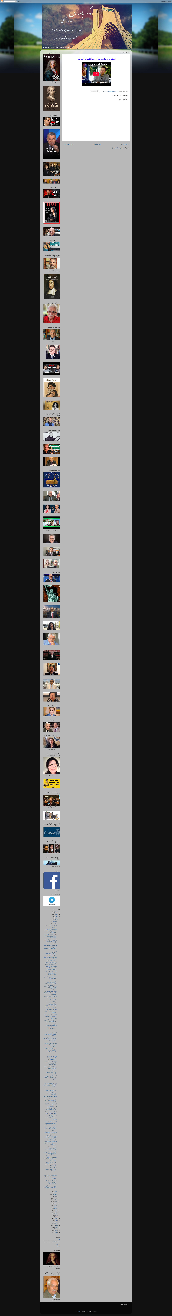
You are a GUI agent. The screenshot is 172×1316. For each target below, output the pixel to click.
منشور (58, 1244)
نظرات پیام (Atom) (117, 148)
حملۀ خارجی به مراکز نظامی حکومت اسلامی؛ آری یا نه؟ (51, 1050)
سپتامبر (54, 1194)
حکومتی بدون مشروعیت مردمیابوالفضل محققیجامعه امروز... (50, 1153)
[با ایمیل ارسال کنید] (98, 91)
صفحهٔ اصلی (97, 144)
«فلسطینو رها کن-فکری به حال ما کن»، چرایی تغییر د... (50, 1177)
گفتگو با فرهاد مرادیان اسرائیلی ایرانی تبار (51, 963)
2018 (56, 1225)
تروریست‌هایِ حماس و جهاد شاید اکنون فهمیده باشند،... (50, 1187)
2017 (56, 1228)
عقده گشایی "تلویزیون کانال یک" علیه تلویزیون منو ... (51, 1063)
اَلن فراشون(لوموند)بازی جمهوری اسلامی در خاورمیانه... (50, 1143)
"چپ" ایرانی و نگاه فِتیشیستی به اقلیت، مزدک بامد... (51, 1164)
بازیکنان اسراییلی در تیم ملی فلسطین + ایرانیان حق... (50, 998)
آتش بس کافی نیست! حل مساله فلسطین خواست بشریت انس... (50, 1123)
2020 (56, 1220)
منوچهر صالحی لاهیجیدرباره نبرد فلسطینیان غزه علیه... (50, 982)
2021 (56, 1218)
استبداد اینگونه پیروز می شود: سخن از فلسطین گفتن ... (50, 1077)
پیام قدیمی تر (68, 144)
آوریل (55, 1206)
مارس (55, 1208)
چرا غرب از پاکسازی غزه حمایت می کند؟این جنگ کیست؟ (50, 1039)
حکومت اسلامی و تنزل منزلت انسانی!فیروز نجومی (51, 1011)
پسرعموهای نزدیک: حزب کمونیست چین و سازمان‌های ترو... (50, 959)
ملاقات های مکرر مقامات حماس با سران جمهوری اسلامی (50, 973)
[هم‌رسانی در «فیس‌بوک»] (93, 91)
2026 (56, 912)
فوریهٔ (55, 1210)
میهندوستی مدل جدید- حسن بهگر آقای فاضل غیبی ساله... (50, 931)
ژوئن (55, 1201)
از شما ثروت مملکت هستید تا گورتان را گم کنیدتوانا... (51, 1034)
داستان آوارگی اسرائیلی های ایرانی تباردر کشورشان (50, 987)
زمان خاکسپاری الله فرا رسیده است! (50, 977)
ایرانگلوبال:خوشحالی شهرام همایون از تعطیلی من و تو (51, 1027)
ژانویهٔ (55, 1213)
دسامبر (54, 921)
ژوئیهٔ (55, 1198)
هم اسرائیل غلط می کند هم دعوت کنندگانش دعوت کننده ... (50, 947)
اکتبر (55, 1191)
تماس (58, 1246)
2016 (56, 1230)
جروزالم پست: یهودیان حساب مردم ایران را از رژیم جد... (51, 1100)
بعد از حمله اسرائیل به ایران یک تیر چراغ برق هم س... (50, 992)
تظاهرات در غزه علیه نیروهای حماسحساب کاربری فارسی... (51, 968)
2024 (56, 916)
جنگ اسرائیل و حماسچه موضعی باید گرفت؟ (50, 1015)
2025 (56, 914)
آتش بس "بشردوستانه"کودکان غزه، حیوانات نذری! (51, 953)
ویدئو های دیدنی (56, 1241)
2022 (56, 1216)
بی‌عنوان (55, 1119)
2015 (56, 1232)
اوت (55, 1196)
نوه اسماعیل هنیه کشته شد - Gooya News (51, 1112)
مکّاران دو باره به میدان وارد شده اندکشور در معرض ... (51, 1128)
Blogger (78, 1311)
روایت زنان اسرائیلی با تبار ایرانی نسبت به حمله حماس (51, 936)
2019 (56, 1223)
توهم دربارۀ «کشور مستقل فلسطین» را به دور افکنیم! (50, 1158)
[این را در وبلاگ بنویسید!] (97, 91)
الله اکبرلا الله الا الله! (51, 1104)
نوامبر (55, 923)
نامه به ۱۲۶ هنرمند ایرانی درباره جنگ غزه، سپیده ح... (51, 1058)
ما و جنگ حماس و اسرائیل (51, 1072)
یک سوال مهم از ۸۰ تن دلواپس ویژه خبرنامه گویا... (51, 1182)
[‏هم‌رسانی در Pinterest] (91, 91)
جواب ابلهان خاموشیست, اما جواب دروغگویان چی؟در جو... (50, 1021)
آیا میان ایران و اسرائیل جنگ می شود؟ (51, 1133)
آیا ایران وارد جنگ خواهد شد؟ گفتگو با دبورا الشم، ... (50, 941)
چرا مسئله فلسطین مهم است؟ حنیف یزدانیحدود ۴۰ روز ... (50, 1085)
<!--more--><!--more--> (50, 1096)
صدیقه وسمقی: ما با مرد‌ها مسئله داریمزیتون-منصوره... (51, 1148)
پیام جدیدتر (125, 144)
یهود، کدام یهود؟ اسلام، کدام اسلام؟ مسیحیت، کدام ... (50, 1045)
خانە (59, 1239)
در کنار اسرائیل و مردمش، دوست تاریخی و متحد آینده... (50, 1108)
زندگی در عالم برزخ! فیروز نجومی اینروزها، (51, 1169)
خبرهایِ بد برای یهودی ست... (50, 1089)
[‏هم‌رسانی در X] (95, 91)
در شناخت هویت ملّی (51, 1001)
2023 (56, 919)
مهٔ (56, 1203)
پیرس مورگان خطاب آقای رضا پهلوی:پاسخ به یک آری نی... (51, 1137)
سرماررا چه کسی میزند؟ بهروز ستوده (51, 1116)
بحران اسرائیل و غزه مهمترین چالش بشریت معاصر (51, 1005)
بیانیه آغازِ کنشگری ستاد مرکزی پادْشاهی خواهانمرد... (50, 1068)
